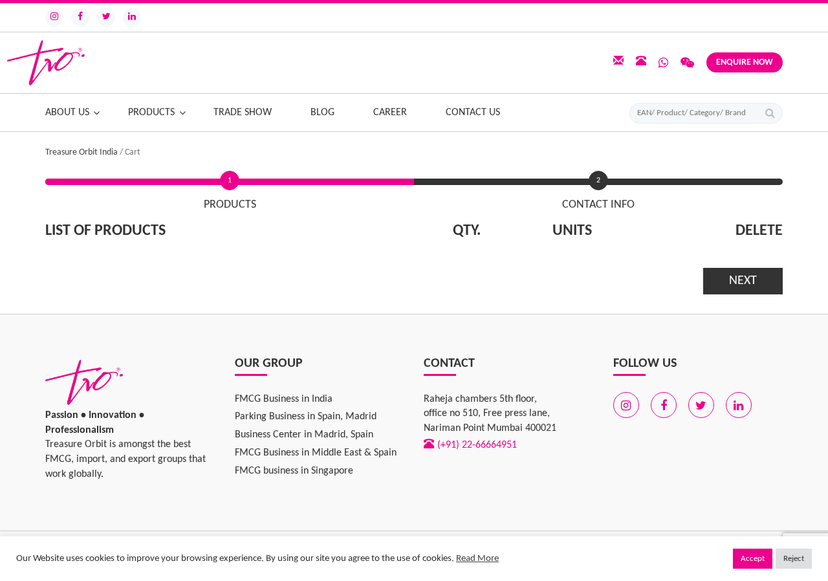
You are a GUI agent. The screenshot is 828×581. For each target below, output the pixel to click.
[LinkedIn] (132, 17)
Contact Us (473, 112)
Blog (322, 112)
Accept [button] (753, 558)
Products (151, 112)
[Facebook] (80, 17)
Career (390, 112)
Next (743, 280)
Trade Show (242, 112)
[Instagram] (54, 17)
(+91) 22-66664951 (477, 445)
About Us (67, 112)
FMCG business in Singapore (294, 471)
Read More (477, 559)
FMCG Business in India (283, 399)
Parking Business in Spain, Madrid (305, 416)
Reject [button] (793, 558)
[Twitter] (106, 17)
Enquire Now (744, 62)
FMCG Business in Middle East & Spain (316, 453)
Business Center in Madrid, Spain (304, 435)
